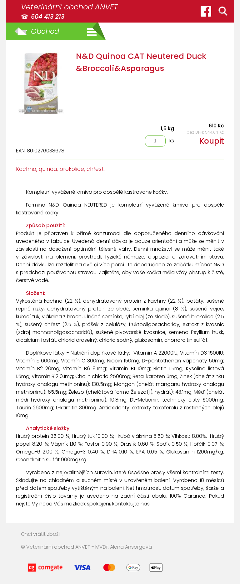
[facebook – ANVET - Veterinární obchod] (206, 11)
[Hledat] (223, 11)
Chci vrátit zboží (40, 534)
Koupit (211, 141)
